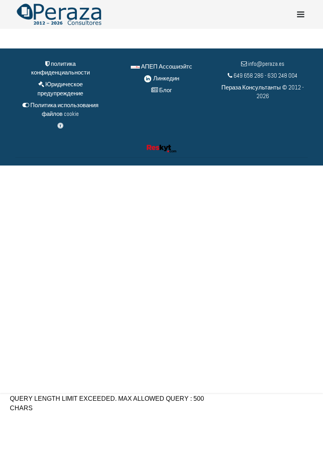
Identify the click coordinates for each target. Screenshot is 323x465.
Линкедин (165, 78)
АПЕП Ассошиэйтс (166, 66)
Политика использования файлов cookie (63, 109)
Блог (165, 90)
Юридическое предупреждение (60, 88)
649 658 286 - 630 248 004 (264, 75)
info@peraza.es (266, 63)
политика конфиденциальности (60, 68)
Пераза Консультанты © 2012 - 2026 (262, 92)
